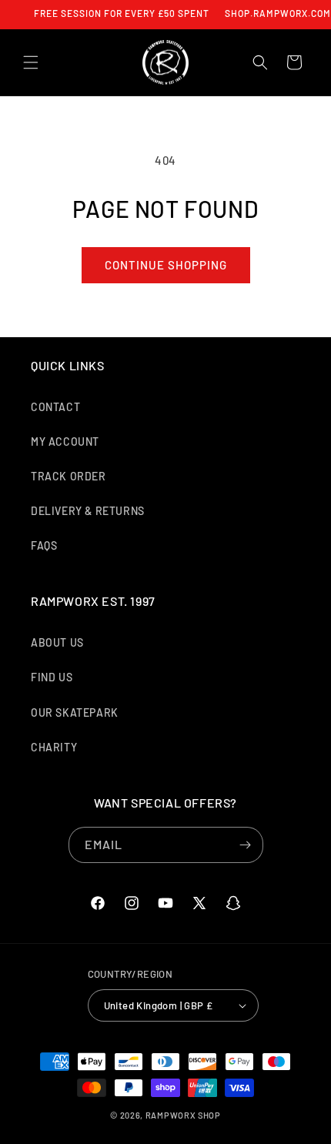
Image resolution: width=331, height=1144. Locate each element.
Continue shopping (166, 265)
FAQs (44, 545)
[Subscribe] (245, 845)
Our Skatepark (75, 712)
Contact (55, 406)
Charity (54, 747)
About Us (57, 642)
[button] (31, 62)
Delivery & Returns (88, 510)
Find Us (51, 677)
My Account (65, 441)
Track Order (68, 476)
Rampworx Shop (183, 1115)
